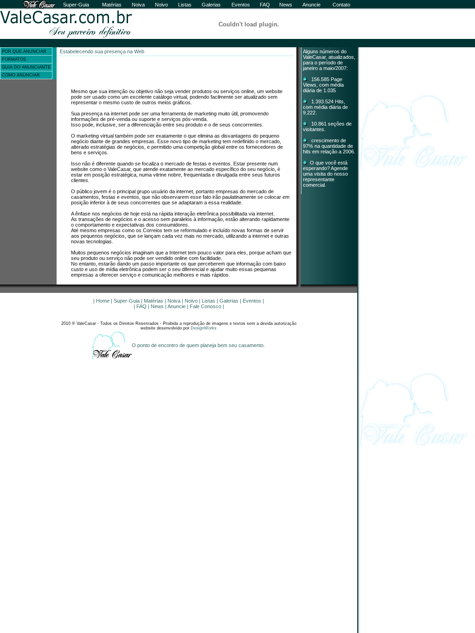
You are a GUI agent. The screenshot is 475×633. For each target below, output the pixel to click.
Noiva (138, 4)
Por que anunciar (24, 51)
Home (102, 301)
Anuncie (311, 4)
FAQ (265, 4)
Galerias (211, 4)
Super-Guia (76, 4)
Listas (185, 4)
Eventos (240, 4)
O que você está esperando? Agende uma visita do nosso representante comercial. (325, 174)
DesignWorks (204, 328)
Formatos (14, 59)
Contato (341, 4)
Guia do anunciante (26, 67)
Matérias (112, 4)
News (285, 4)
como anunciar (21, 75)
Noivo (161, 4)
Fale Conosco (205, 306)
